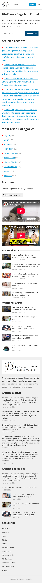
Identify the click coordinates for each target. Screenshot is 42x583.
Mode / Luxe (9, 157)
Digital (7, 135)
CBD (4, 536)
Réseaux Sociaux (9, 562)
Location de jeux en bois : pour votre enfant (19, 487)
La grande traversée (24, 579)
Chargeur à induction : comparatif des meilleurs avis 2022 (25, 337)
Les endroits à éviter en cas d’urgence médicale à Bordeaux (24, 256)
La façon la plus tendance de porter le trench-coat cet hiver (25, 294)
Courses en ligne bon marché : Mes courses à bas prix (25, 495)
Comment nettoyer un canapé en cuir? (26, 504)
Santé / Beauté (10, 153)
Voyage (7, 171)
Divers (7, 140)
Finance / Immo (10, 166)
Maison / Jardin (10, 162)
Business (8, 175)
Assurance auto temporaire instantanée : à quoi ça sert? (22, 327)
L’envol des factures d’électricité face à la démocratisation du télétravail (26, 265)
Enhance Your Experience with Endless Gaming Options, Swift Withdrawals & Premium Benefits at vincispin (20, 81)
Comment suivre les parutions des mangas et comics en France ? (25, 275)
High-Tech (8, 149)
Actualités (8, 144)
